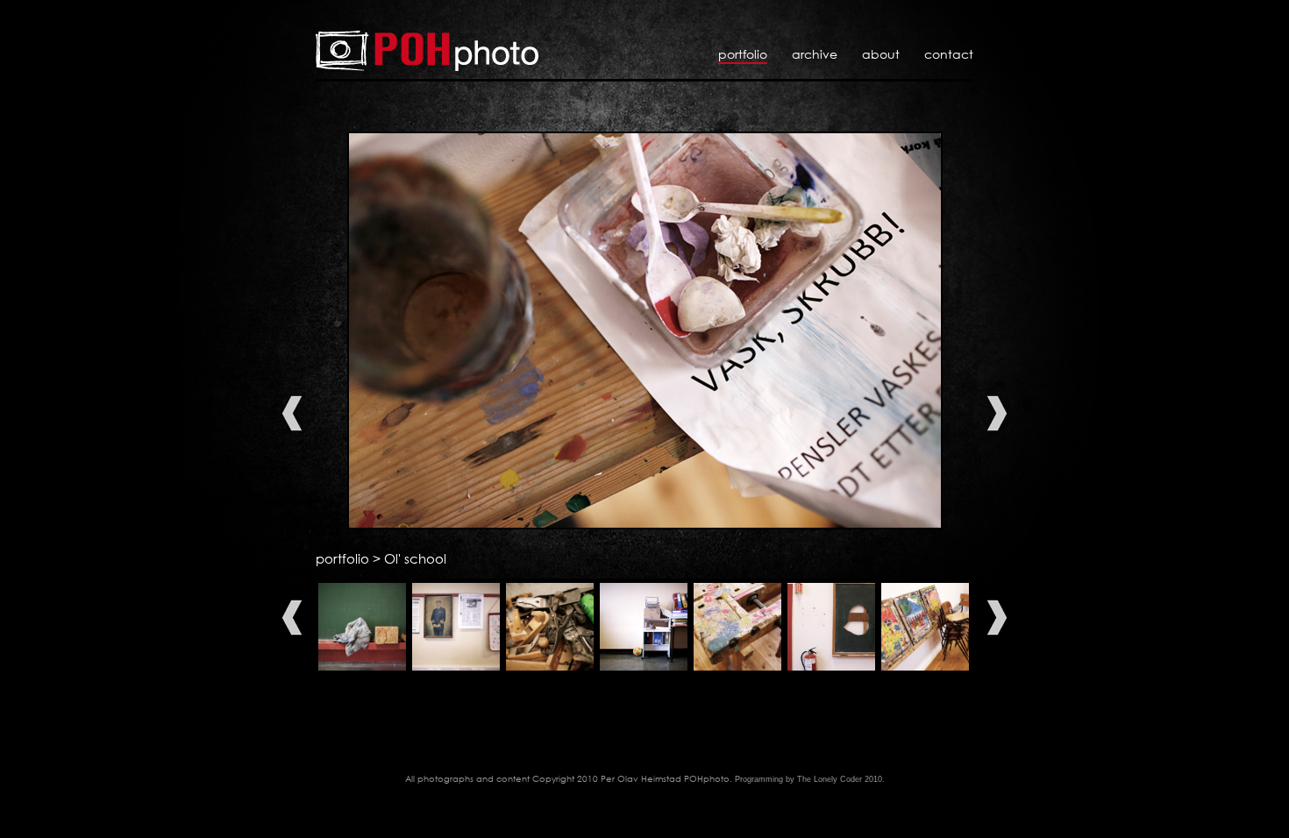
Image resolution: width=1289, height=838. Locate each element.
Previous (292, 413)
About (881, 54)
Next (997, 413)
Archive (814, 54)
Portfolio (742, 54)
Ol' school (415, 558)
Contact (948, 54)
